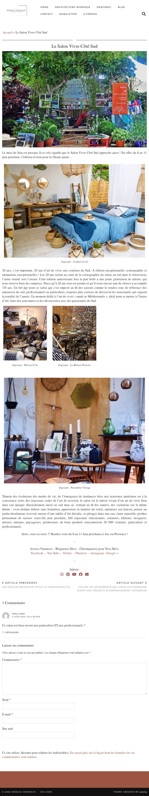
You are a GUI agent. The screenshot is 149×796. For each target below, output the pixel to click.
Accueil (8, 32)
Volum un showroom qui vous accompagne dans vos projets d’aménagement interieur (112, 586)
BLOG (121, 7)
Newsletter (68, 14)
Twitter (68, 553)
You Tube (53, 553)
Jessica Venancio (24, 792)
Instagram (97, 553)
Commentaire (12, 660)
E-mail (7, 714)
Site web (7, 728)
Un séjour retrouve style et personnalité (36, 584)
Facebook (37, 553)
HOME (45, 7)
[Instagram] (62, 574)
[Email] (87, 574)
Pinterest (82, 553)
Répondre (12, 632)
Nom (6, 700)
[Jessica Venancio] (19, 10)
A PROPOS (90, 14)
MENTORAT (104, 7)
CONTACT (47, 14)
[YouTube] (74, 574)
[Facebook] (80, 574)
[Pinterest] (68, 574)
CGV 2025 (46, 792)
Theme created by (130, 792)
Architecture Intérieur (72, 7)
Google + (112, 553)
